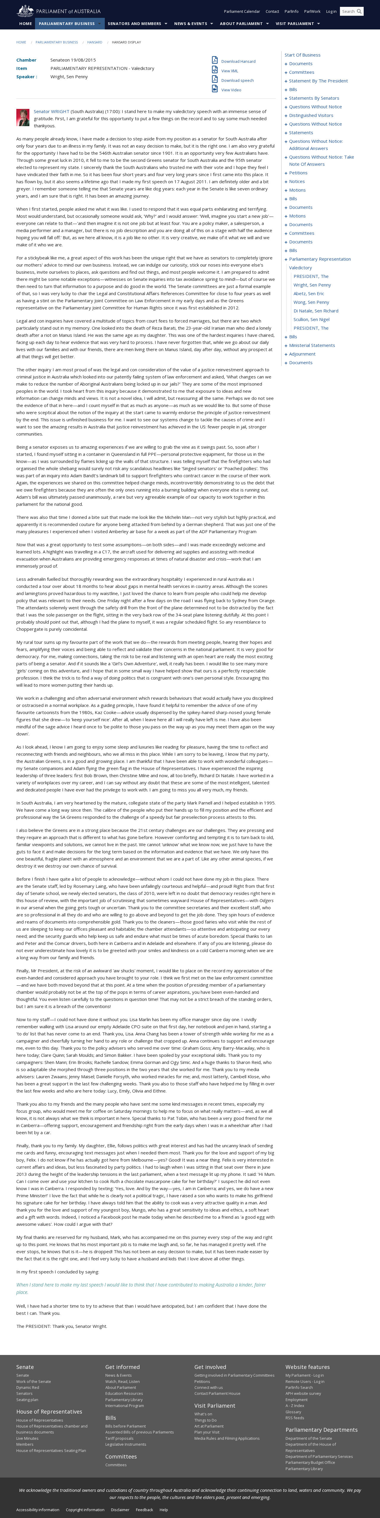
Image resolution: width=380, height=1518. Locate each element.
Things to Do (205, 1420)
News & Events (190, 23)
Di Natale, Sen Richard (316, 311)
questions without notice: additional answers (316, 144)
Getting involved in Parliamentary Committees (234, 1375)
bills (293, 89)
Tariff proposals (119, 1438)
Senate (22, 1375)
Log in (331, 11)
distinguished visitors (311, 115)
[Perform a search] (359, 11)
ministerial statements (312, 345)
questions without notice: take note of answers (321, 160)
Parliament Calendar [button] (242, 11)
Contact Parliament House (217, 1393)
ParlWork (312, 11)
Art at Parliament (209, 1426)
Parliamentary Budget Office (310, 1462)
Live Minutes (27, 1438)
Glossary (293, 1411)
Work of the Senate (33, 1381)
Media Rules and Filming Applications (227, 1438)
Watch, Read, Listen (122, 1381)
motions (297, 190)
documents (301, 63)
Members (25, 1444)
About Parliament (241, 23)
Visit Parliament (295, 23)
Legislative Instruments (125, 1444)
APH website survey (303, 1393)
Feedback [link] (144, 1509)
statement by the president (318, 81)
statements (301, 132)
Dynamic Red (27, 1387)
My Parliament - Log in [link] (305, 1375)
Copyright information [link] (85, 1509)
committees (301, 72)
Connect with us (208, 1387)
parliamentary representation (320, 259)
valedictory (300, 267)
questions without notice (315, 106)
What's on (203, 1414)
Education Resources (124, 1393)
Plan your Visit (206, 1432)
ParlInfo (292, 11)
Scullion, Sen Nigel (312, 319)
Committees (116, 1464)
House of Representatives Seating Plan (51, 1450)
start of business (303, 55)
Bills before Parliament (125, 1426)
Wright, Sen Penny (312, 285)
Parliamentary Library (123, 1399)
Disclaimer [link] (120, 1509)
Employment (297, 1399)
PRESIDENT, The (311, 276)
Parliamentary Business (67, 23)
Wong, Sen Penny (311, 302)
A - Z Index (295, 1405)
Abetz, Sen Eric (309, 293)
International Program (124, 1405)
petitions (298, 173)
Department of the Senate (309, 1438)
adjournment (302, 354)
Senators (24, 1393)
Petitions (202, 1381)
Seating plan (27, 1399)
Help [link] (164, 1509)
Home (25, 23)
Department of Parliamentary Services (319, 1456)
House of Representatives (39, 1420)
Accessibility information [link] (37, 1509)
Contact (272, 11)
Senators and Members (135, 23)
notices (297, 181)
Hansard (94, 42)
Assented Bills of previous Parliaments (139, 1432)
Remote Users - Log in (305, 1381)
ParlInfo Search (299, 1387)
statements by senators (314, 98)
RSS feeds (295, 1417)
